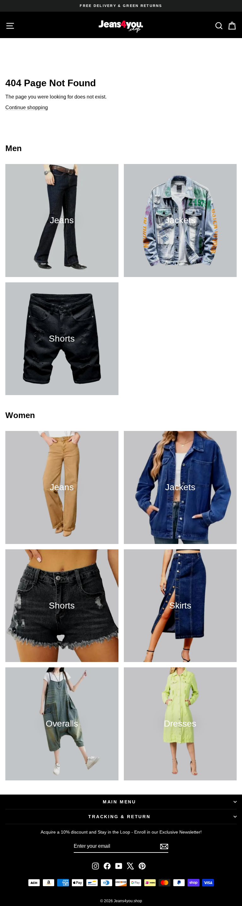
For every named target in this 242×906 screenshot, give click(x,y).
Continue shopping (26, 107)
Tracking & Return (119, 816)
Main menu (119, 801)
